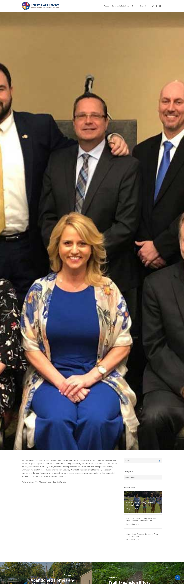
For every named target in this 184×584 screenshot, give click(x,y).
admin (27, 252)
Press (53, 252)
